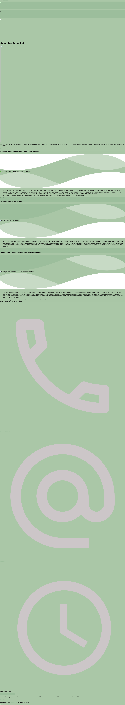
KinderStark (13, 702)
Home (4, 5)
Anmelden (3, 700)
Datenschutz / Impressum (7, 694)
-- (0, 148)
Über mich (6, 8)
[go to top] (0, 704)
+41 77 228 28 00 (5, 431)
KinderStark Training (9, 6)
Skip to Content (4, 0)
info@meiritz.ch (4, 561)
